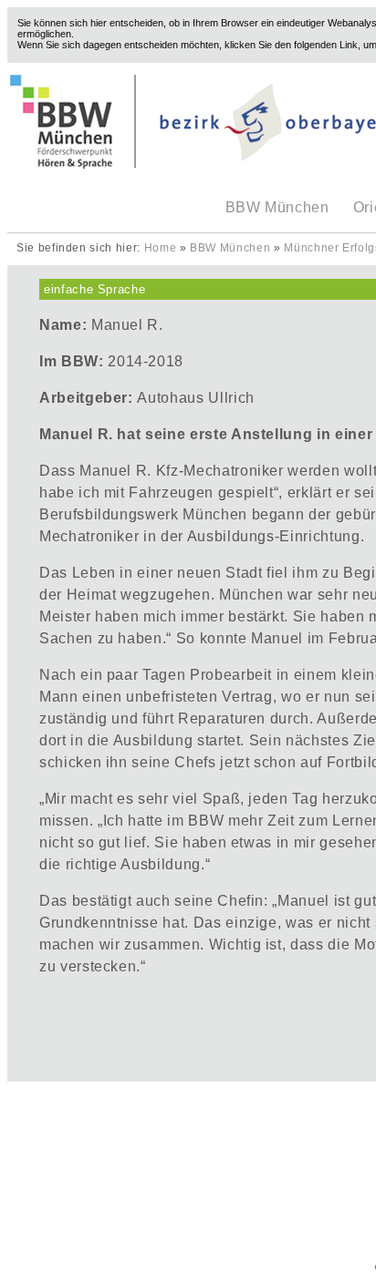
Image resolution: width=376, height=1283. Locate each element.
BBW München (277, 207)
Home (160, 247)
